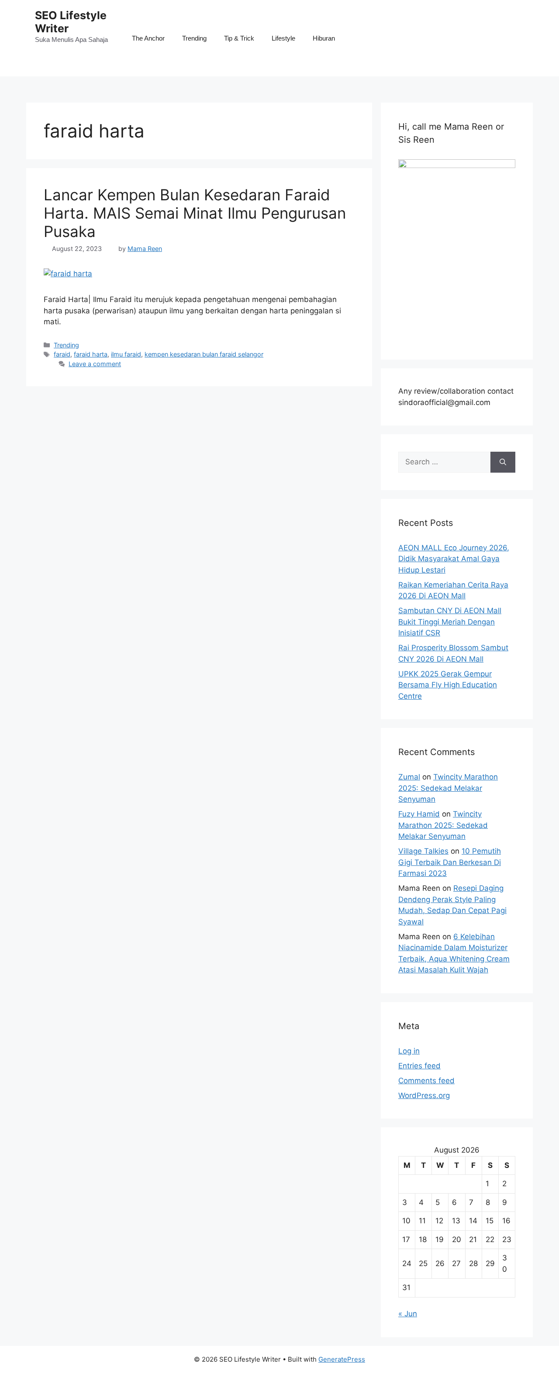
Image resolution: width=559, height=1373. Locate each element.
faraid (62, 354)
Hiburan (324, 38)
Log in (409, 1051)
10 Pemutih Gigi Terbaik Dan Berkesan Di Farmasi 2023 (449, 862)
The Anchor (148, 38)
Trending (194, 38)
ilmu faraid (126, 354)
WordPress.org (424, 1095)
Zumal (409, 776)
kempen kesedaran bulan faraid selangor (204, 354)
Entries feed (419, 1065)
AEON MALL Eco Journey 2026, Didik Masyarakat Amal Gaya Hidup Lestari (453, 558)
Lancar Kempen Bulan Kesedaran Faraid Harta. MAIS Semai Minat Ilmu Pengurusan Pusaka (195, 212)
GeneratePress (341, 1359)
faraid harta (90, 354)
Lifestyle (283, 38)
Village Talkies (423, 851)
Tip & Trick (239, 38)
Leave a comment (95, 363)
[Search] (502, 462)
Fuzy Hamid (419, 814)
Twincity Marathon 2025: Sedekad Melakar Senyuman (448, 787)
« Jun (407, 1313)
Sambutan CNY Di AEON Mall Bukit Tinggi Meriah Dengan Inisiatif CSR (449, 621)
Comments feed (426, 1080)
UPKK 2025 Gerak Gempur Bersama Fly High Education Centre (447, 684)
